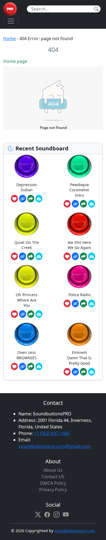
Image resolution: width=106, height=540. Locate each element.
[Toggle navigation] (10, 21)
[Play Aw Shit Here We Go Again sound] (79, 224)
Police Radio (79, 294)
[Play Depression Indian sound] (26, 166)
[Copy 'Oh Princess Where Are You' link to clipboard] (22, 314)
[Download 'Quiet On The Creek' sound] (38, 256)
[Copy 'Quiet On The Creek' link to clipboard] (22, 256)
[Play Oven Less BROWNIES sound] (26, 334)
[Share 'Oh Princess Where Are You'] (30, 314)
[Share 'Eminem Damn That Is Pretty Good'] (83, 372)
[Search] (96, 8)
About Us (53, 470)
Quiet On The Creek (26, 245)
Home (9, 38)
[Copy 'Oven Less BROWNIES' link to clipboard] (22, 366)
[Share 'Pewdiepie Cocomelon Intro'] (83, 204)
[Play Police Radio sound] (79, 276)
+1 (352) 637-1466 (52, 433)
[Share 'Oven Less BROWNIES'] (30, 366)
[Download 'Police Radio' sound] (91, 303)
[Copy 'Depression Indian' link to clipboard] (22, 198)
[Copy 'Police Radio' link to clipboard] (75, 303)
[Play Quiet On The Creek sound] (26, 224)
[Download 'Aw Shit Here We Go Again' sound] (91, 256)
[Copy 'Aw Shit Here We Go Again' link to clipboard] (75, 256)
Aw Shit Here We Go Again (79, 245)
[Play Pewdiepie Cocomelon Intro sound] (79, 166)
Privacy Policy (53, 490)
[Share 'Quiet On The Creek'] (30, 256)
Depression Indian (26, 187)
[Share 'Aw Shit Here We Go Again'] (83, 256)
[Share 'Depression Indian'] (30, 198)
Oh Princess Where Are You (27, 300)
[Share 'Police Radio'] (83, 303)
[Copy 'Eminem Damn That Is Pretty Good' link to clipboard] (75, 372)
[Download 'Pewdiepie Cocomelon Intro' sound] (91, 204)
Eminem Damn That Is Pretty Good (79, 358)
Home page (15, 61)
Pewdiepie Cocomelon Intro (79, 190)
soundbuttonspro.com (74, 530)
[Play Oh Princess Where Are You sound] (26, 276)
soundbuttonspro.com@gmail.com (54, 446)
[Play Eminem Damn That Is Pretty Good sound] (79, 334)
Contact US (53, 477)
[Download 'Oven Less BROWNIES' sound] (38, 366)
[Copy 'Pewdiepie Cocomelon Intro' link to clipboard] (75, 204)
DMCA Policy (53, 483)
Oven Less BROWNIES (27, 355)
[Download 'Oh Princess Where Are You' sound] (38, 314)
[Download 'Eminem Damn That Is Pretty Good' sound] (91, 372)
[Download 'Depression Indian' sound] (38, 198)
